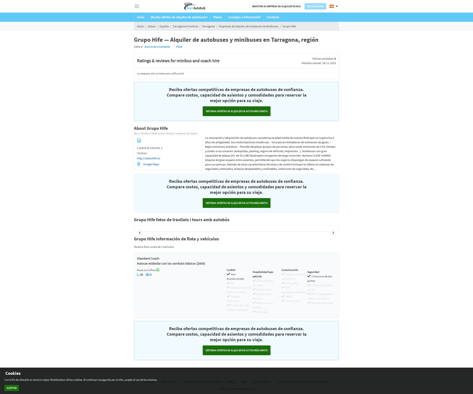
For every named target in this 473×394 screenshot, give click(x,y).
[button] (139, 233)
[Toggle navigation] (136, 6)
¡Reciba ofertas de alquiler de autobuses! (178, 17)
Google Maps (151, 164)
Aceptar (12, 388)
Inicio (140, 17)
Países (217, 17)
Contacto (273, 17)
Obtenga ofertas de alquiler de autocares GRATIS (237, 111)
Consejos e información (244, 17)
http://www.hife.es (148, 158)
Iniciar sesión (315, 6)
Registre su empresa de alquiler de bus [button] (276, 6)
